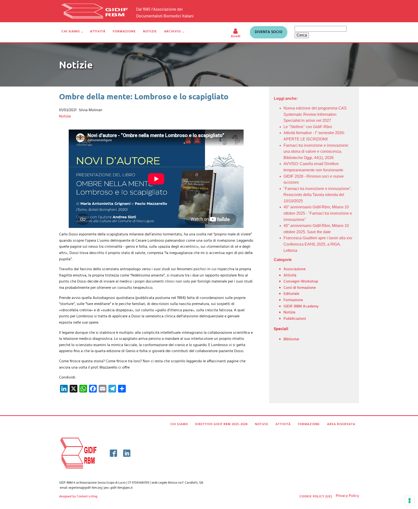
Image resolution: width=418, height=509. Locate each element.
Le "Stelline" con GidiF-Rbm (308, 127)
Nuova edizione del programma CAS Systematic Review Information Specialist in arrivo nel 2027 (315, 114)
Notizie (150, 31)
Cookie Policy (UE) (315, 496)
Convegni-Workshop (301, 281)
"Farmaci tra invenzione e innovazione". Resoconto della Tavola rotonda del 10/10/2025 (318, 195)
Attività (97, 31)
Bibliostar (291, 339)
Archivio (172, 31)
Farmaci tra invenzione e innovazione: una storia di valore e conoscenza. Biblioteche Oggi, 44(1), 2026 (316, 151)
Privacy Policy (347, 496)
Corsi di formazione (300, 288)
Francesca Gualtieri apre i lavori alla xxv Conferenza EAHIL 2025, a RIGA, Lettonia (318, 244)
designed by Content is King (78, 496)
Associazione (295, 269)
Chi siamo (70, 31)
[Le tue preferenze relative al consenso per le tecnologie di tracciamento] (409, 500)
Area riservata (341, 424)
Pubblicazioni (295, 319)
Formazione (124, 31)
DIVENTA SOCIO (269, 32)
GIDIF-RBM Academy (301, 306)
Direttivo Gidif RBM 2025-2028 (221, 424)
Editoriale (291, 294)
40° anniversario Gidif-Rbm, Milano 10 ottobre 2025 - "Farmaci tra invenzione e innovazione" (318, 213)
